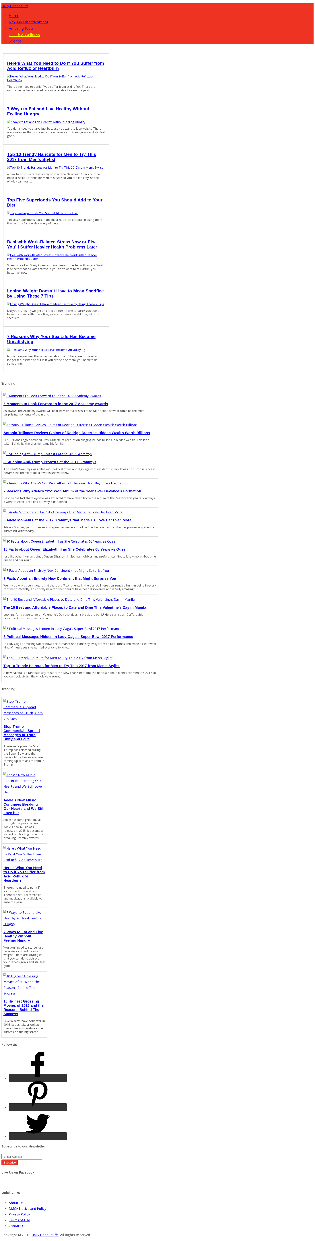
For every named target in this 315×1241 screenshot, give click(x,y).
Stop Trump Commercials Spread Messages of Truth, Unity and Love (21, 733)
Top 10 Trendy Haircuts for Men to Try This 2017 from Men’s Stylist (51, 157)
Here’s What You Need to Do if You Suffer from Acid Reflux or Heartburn (55, 66)
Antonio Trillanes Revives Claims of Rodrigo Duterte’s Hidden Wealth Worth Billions (76, 433)
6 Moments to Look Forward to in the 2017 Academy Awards (55, 404)
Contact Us (17, 1225)
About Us (16, 1203)
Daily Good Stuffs (14, 6)
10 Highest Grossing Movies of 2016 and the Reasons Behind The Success (23, 1007)
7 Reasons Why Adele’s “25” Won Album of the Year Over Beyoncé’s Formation (72, 491)
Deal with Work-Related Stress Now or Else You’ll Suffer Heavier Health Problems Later (52, 244)
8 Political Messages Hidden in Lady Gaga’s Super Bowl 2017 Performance (68, 637)
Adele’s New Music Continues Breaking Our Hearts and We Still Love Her (23, 806)
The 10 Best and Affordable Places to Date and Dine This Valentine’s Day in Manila (74, 607)
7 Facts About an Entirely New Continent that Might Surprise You (59, 578)
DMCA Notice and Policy (27, 1208)
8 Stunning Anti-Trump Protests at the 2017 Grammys (49, 462)
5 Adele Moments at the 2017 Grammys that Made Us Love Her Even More (67, 520)
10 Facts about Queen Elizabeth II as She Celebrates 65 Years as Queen (65, 549)
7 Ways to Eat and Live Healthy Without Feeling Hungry (23, 936)
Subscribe (10, 1162)
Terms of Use (19, 1220)
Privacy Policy (19, 1214)
